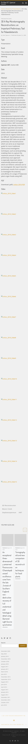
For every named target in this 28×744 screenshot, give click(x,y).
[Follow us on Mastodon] (4, 638)
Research (8, 9)
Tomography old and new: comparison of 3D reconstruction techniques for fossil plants (20, 564)
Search (3, 642)
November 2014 (5, 677)
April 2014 (4, 687)
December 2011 (5, 697)
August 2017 (4, 666)
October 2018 (5, 661)
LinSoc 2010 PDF (19, 185)
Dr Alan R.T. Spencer (13, 731)
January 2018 (4, 664)
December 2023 (5, 651)
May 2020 (4, 654)
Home (3, 9)
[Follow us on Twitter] (7, 638)
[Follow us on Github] (10, 638)
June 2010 (4, 705)
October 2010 (5, 702)
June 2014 (4, 684)
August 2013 (4, 689)
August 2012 (4, 695)
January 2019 (4, 656)
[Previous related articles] (21, 530)
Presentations (16, 9)
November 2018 (5, 659)
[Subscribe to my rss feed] (1, 638)
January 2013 (4, 692)
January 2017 (4, 669)
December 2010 (5, 700)
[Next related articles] (25, 530)
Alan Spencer (6, 35)
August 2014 (4, 682)
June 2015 (4, 674)
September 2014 (6, 679)
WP (9, 734)
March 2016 (4, 671)
